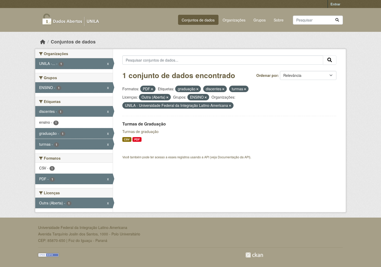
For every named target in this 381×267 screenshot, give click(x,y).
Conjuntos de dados (198, 20)
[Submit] (337, 20)
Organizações (234, 20)
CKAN (254, 255)
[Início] (42, 41)
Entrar (335, 4)
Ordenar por (267, 75)
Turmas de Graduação (144, 124)
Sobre (279, 20)
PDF (137, 139)
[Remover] (152, 89)
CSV (127, 139)
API (206, 157)
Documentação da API (233, 157)
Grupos (259, 20)
